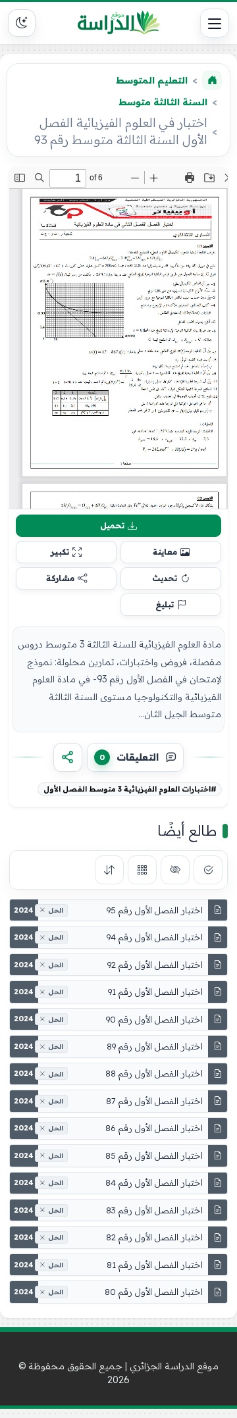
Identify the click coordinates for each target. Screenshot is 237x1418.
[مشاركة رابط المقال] (67, 757)
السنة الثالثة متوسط (162, 102)
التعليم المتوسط (152, 80)
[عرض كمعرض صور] (142, 869)
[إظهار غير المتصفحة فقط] (175, 869)
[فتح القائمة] (214, 23)
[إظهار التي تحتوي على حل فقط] (208, 869)
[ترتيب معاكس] (109, 869)
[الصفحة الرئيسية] (212, 80)
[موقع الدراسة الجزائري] (118, 23)
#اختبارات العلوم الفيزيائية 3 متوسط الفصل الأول (130, 789)
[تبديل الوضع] (22, 23)
